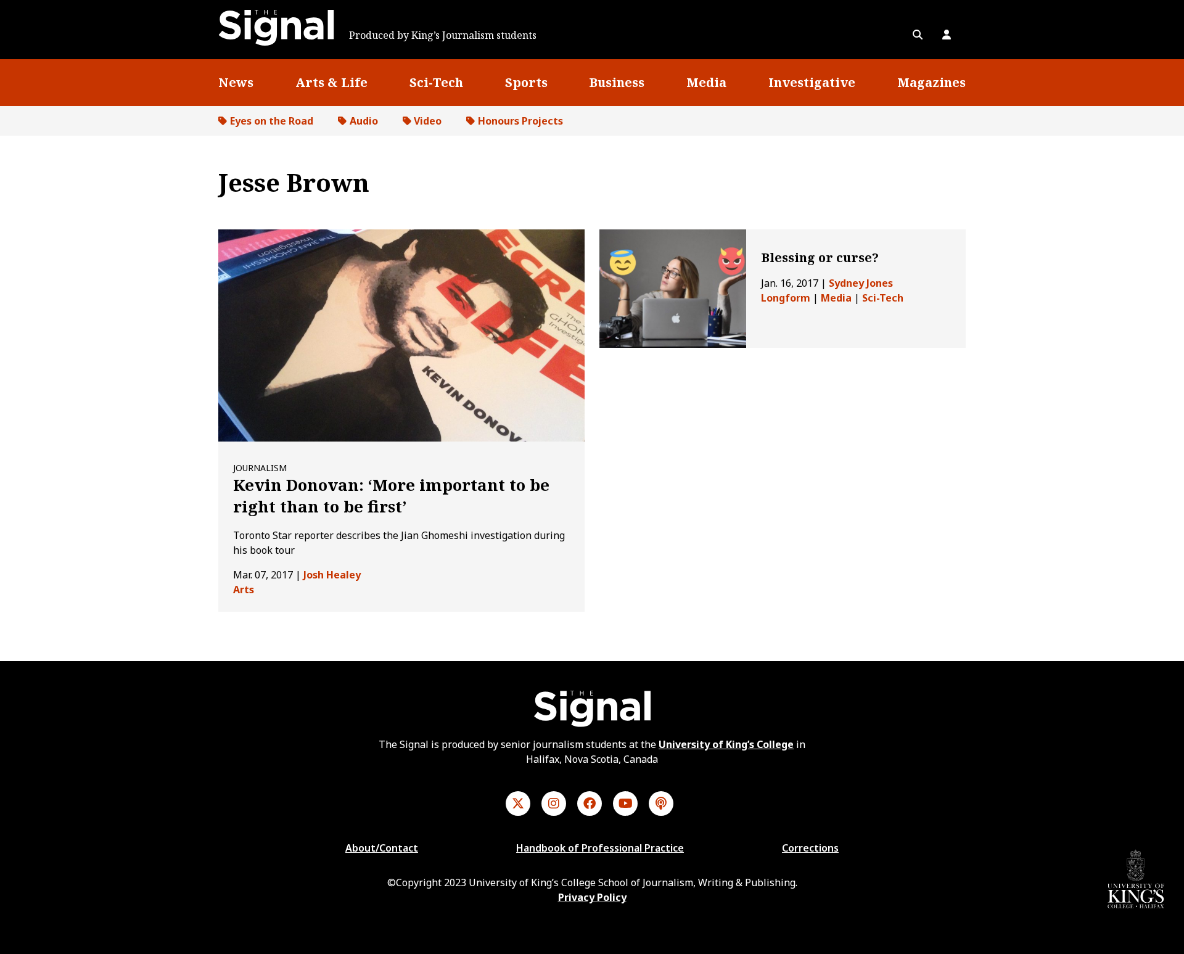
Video (428, 121)
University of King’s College (726, 744)
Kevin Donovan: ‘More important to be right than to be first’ (391, 495)
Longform (785, 298)
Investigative (811, 82)
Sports (526, 82)
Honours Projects (520, 121)
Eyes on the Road (271, 121)
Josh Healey (332, 575)
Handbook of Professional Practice (600, 848)
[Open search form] (917, 34)
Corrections (810, 848)
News (235, 82)
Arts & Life (331, 82)
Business (616, 82)
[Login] (946, 34)
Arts (243, 589)
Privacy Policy (592, 897)
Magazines (931, 82)
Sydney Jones (861, 283)
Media (706, 82)
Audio (364, 121)
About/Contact (381, 848)
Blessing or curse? (820, 257)
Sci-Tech (436, 82)
